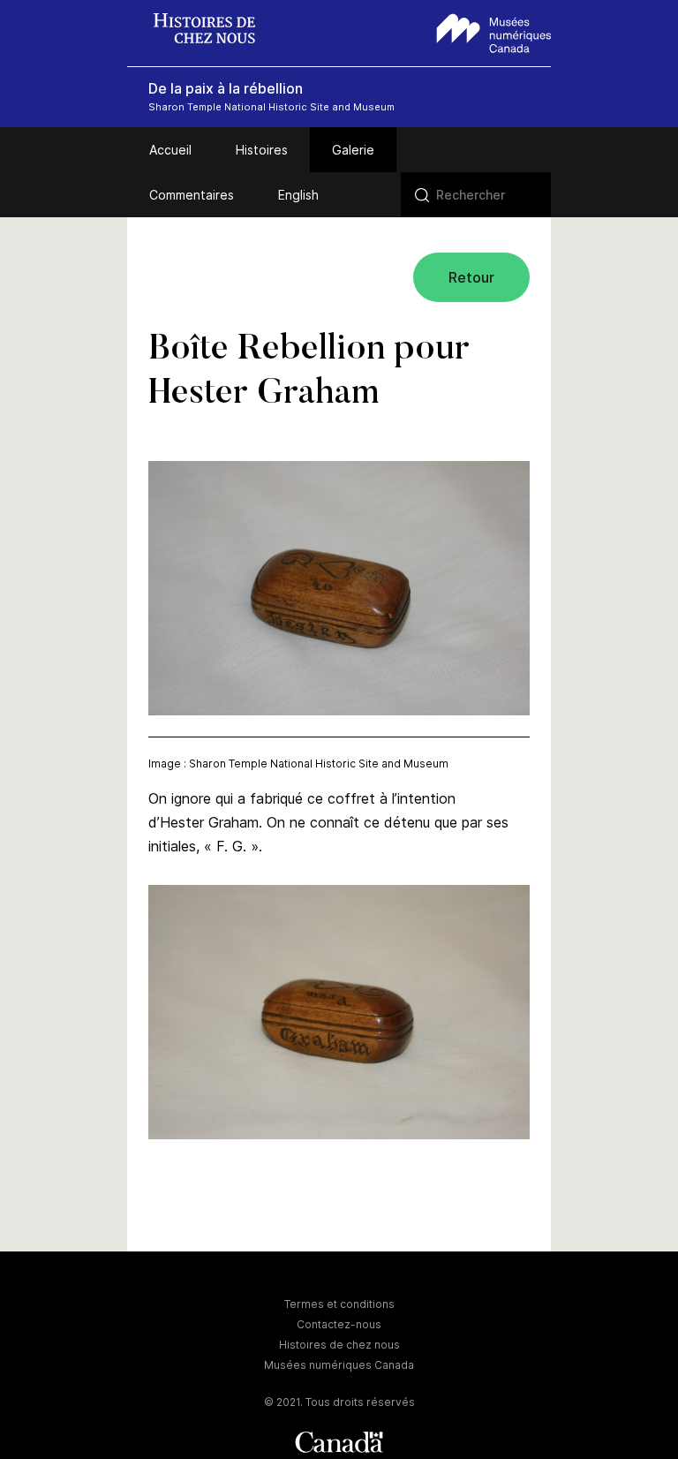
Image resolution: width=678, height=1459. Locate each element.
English (298, 194)
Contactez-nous (339, 1324)
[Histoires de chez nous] (213, 30)
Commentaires (191, 194)
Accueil (170, 149)
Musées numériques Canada (339, 1365)
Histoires (262, 149)
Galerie (353, 149)
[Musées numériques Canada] (494, 31)
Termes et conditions (339, 1304)
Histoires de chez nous (339, 1344)
